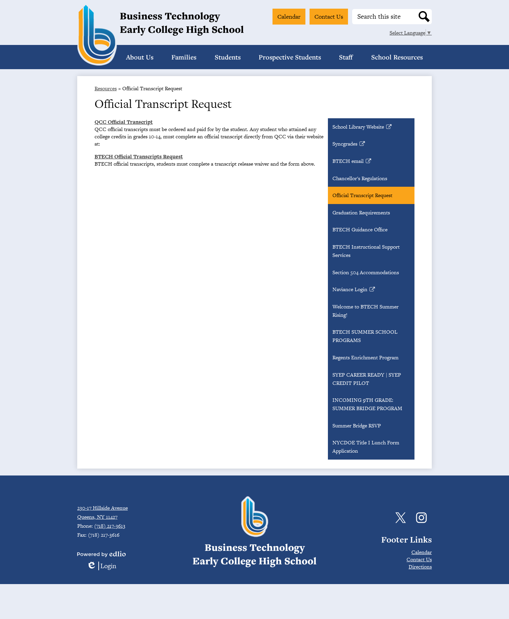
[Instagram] (421, 517)
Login (101, 566)
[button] (140, 57)
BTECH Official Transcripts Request (139, 156)
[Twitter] (400, 517)
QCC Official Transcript (124, 122)
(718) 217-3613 (109, 525)
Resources (106, 88)
